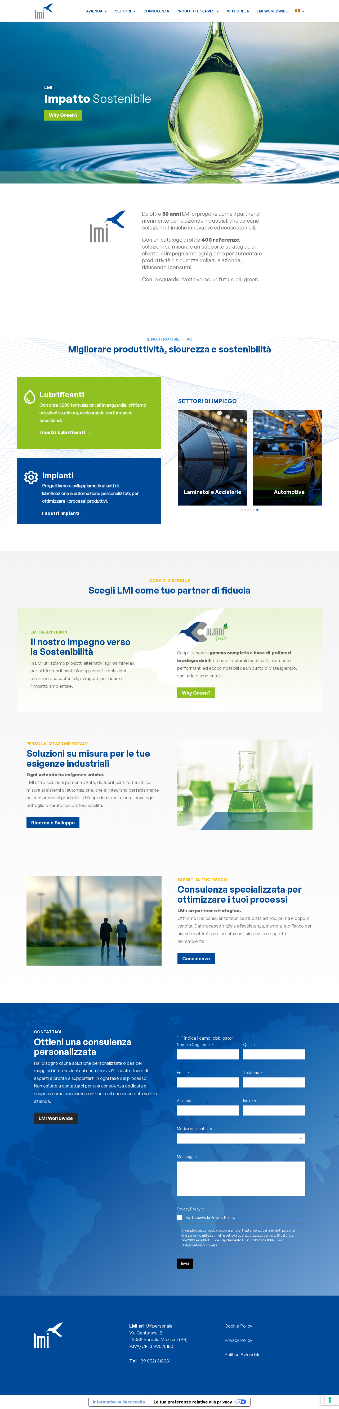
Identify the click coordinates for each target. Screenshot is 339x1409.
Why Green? (63, 115)
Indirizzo (250, 1100)
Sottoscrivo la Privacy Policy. (210, 1217)
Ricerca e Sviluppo (53, 822)
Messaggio (187, 1156)
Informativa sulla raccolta (119, 1402)
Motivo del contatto (194, 1128)
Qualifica (250, 1044)
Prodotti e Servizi (195, 11)
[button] (241, 510)
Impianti (58, 475)
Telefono (253, 1072)
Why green (238, 11)
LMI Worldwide (272, 11)
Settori (123, 11)
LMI (48, 87)
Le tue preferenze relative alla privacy (193, 1402)
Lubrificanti (61, 394)
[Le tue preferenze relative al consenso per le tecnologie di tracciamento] (330, 1400)
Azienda (94, 11)
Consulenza (156, 11)
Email (183, 1072)
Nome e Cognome (195, 1044)
